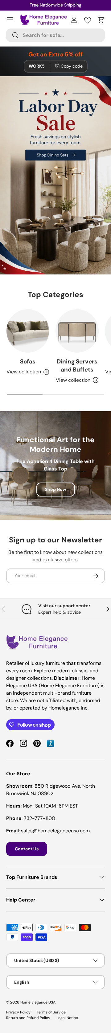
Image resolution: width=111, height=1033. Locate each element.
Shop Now (55, 489)
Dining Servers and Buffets (77, 365)
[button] (101, 20)
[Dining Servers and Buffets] (77, 330)
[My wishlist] (87, 19)
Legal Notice (67, 1017)
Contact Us (27, 849)
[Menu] (10, 20)
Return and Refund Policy (28, 1017)
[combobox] (55, 35)
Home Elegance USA (38, 1002)
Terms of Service (51, 1012)
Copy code (72, 66)
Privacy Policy (18, 1012)
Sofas (27, 361)
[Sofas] (27, 330)
